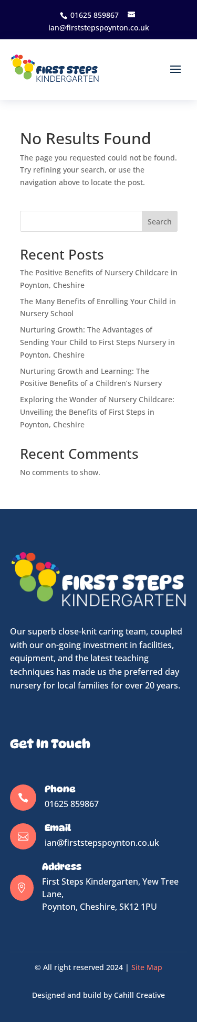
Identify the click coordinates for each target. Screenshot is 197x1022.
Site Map (146, 967)
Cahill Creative (139, 995)
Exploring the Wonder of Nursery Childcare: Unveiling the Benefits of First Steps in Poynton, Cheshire (97, 411)
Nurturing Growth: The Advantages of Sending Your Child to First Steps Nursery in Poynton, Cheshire (97, 342)
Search (160, 222)
